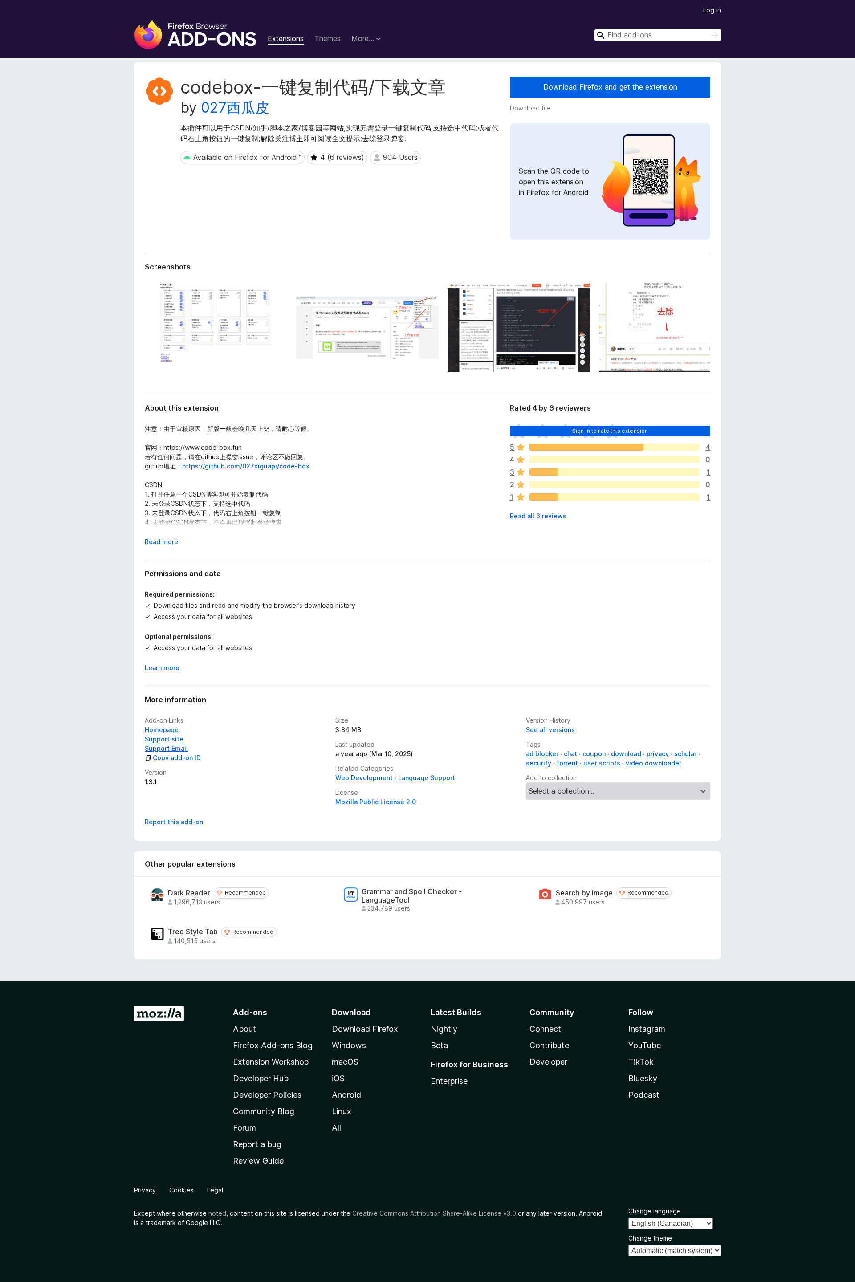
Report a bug (257, 1144)
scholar (685, 753)
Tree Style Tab (193, 932)
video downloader (653, 763)
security (538, 763)
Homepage (162, 729)
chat (570, 753)
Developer (548, 1061)
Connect (545, 1029)
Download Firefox (365, 1029)
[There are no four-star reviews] (614, 459)
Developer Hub (261, 1078)
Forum (244, 1127)
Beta (439, 1045)
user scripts (601, 763)
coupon (594, 753)
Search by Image (584, 893)
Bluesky (642, 1078)
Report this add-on (174, 822)
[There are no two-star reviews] (614, 484)
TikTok (641, 1061)
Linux (341, 1111)
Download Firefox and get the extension (610, 86)
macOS (345, 1061)
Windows (349, 1045)
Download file (530, 108)
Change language (654, 1211)
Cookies (181, 1190)
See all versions (550, 729)
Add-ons (250, 1012)
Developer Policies (267, 1094)
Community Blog (263, 1111)
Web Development (364, 777)
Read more (161, 541)
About (244, 1029)
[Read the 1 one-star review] (614, 497)
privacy (658, 753)
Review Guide (258, 1160)
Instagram (646, 1029)
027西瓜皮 (235, 107)
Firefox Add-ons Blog (273, 1045)
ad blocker (542, 753)
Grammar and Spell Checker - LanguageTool (412, 895)
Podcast (644, 1094)
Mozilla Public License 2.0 (375, 802)
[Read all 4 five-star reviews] (614, 447)
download (626, 753)
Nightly (444, 1029)
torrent (567, 763)
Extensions (286, 38)
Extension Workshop (271, 1061)
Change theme (650, 1238)
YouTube (644, 1045)
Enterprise (449, 1081)
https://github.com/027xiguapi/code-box (245, 466)
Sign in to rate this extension (610, 430)
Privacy (145, 1190)
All (336, 1127)
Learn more (162, 668)
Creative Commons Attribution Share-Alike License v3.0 (434, 1213)
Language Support (426, 777)
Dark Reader (189, 893)
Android (346, 1094)
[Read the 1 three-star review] (614, 472)
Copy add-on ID (177, 757)
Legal (215, 1190)
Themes (327, 38)
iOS (338, 1078)
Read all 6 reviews (538, 516)
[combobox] (657, 35)
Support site (164, 739)
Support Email (166, 748)
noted (217, 1213)
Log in (712, 10)
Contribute (549, 1045)
